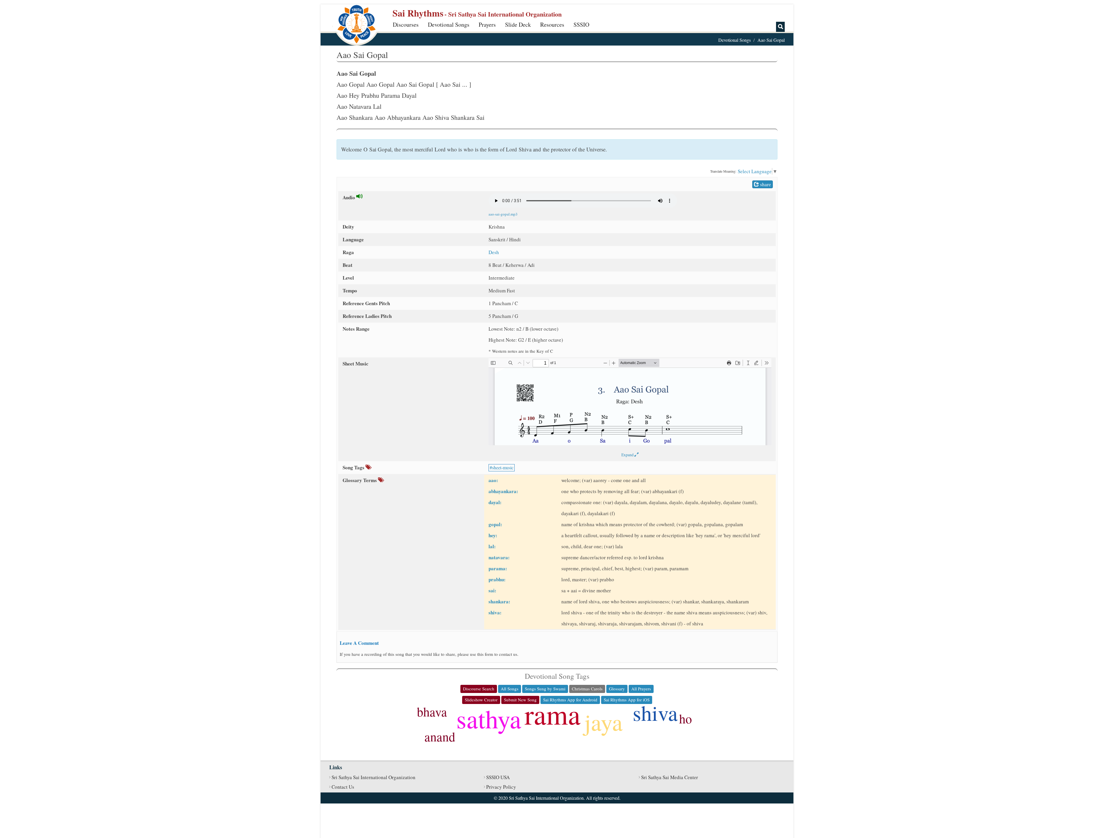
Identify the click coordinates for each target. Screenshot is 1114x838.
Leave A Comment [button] (359, 643)
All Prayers (641, 689)
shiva (655, 712)
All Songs (509, 689)
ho (685, 718)
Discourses (406, 24)
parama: (498, 568)
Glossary (617, 689)
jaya (603, 721)
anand (439, 736)
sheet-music (502, 467)
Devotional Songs (448, 24)
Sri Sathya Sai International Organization (373, 777)
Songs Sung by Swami (545, 689)
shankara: (499, 601)
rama (552, 713)
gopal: (495, 524)
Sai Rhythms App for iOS (627, 700)
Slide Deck (518, 24)
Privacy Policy (501, 786)
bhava (432, 711)
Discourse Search (478, 689)
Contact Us (343, 786)
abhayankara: (503, 491)
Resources (552, 24)
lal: (492, 546)
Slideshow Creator (481, 700)
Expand (627, 454)
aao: (493, 480)
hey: (493, 535)
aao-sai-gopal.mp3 (503, 214)
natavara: (499, 557)
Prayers (487, 24)
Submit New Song (520, 700)
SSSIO (581, 24)
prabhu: (497, 579)
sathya (488, 718)
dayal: (495, 502)
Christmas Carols (587, 689)
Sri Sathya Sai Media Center (669, 777)
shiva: (495, 612)
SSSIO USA (498, 777)
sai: (492, 590)
